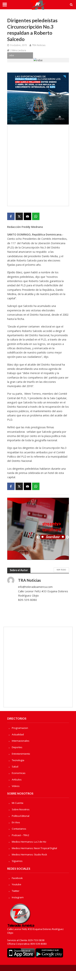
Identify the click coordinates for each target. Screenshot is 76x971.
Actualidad (18, 734)
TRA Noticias (38, 45)
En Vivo (16, 822)
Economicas (18, 773)
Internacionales (20, 740)
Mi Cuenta (17, 803)
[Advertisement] (38, 166)
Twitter (15, 891)
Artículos (17, 779)
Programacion (20, 728)
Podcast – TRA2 (20, 835)
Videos (16, 786)
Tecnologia (18, 760)
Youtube (16, 884)
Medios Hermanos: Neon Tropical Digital (34, 848)
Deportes (17, 747)
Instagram (18, 897)
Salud (15, 766)
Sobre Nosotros (21, 809)
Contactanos (19, 828)
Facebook (17, 878)
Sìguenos (17, 861)
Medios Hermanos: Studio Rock (29, 854)
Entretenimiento (21, 753)
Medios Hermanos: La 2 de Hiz (29, 841)
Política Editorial (20, 816)
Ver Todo (61, 569)
